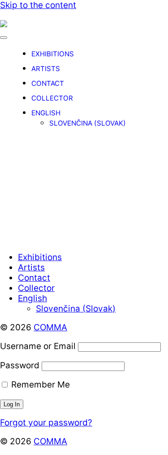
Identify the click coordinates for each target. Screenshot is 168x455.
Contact (47, 83)
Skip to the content (38, 5)
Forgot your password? (46, 422)
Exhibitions (52, 54)
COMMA (50, 327)
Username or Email (38, 346)
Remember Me (39, 384)
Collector (52, 98)
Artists (45, 68)
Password (19, 365)
